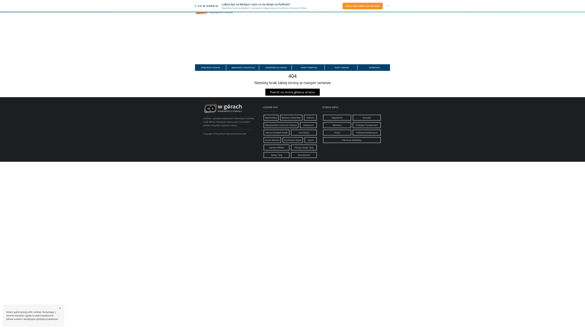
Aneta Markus (272, 140)
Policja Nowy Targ (304, 147)
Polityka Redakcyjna (366, 132)
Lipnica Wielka (276, 147)
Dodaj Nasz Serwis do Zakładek (363, 6)
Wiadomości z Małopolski (243, 67)
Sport (311, 140)
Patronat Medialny (352, 140)
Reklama (337, 125)
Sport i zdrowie (341, 67)
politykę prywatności (47, 318)
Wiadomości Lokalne (210, 67)
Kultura (310, 117)
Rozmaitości (375, 67)
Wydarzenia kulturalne (276, 67)
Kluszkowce (304, 155)
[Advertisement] (292, 40)
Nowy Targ (276, 155)
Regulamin (337, 117)
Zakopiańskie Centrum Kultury (281, 125)
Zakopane (308, 125)
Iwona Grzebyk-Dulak (277, 132)
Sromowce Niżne (292, 140)
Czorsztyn (304, 132)
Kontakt (367, 117)
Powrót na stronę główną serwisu (292, 92)
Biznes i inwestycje (308, 67)
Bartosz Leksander (291, 117)
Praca (337, 132)
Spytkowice (271, 117)
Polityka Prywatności (367, 125)
